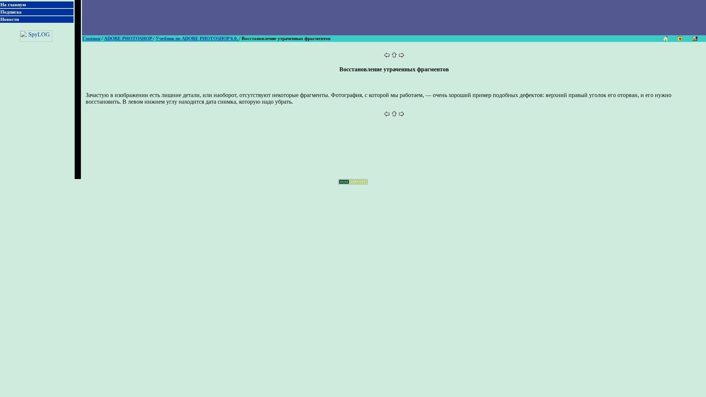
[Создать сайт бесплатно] (353, 182)
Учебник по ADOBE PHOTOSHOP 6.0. (197, 38)
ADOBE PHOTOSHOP (128, 38)
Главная (91, 38)
